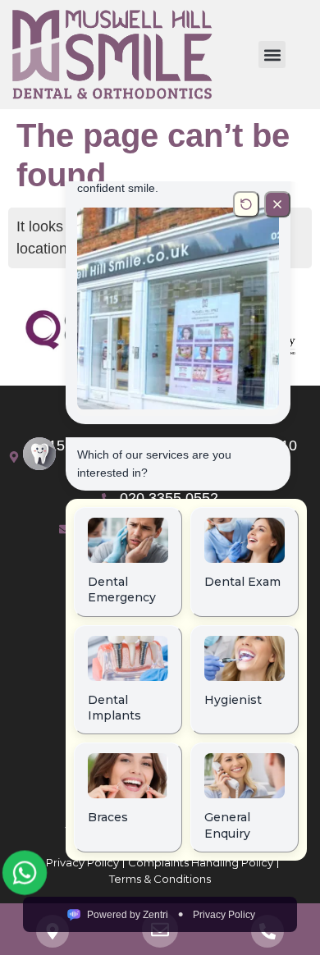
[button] (272, 54)
